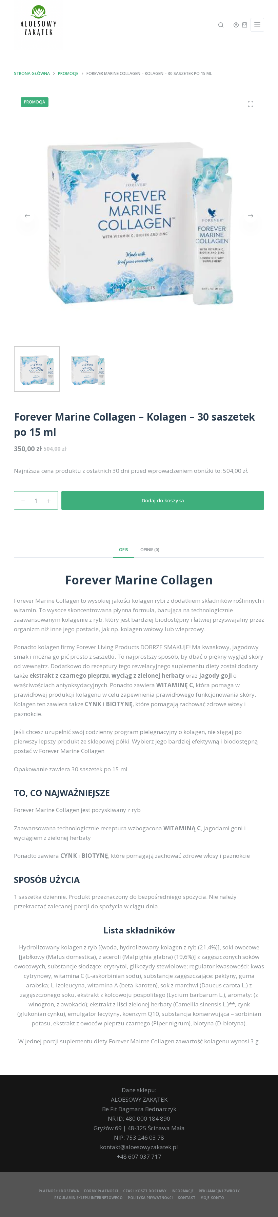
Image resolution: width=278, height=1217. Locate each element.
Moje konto (212, 1198)
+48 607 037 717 (139, 1156)
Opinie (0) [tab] (149, 550)
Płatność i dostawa (59, 1191)
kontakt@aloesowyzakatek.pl (139, 1147)
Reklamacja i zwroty (219, 1191)
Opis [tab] (123, 550)
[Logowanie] (236, 24)
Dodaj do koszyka (163, 500)
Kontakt (186, 1198)
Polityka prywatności (150, 1198)
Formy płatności (101, 1191)
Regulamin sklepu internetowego (88, 1198)
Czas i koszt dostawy (144, 1191)
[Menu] (257, 25)
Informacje (183, 1191)
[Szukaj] (220, 24)
